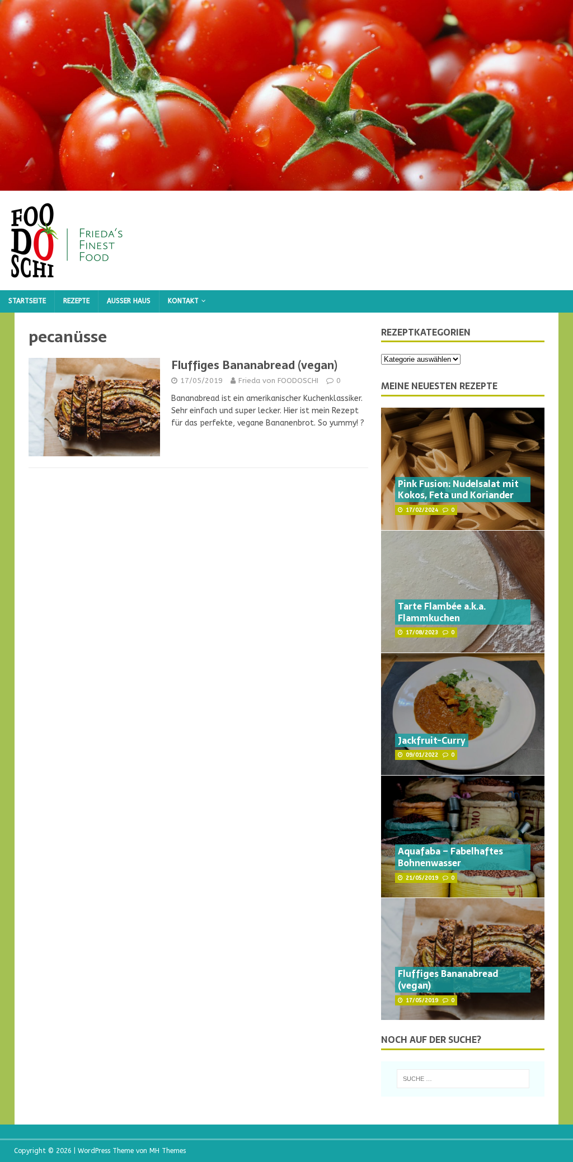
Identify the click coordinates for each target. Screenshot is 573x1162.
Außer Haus (129, 301)
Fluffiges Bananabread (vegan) (254, 365)
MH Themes (167, 1151)
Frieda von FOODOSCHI (278, 380)
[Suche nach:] (463, 1078)
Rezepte (76, 301)
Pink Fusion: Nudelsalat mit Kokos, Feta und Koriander (458, 489)
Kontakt (183, 301)
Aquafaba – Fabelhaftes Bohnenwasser (450, 857)
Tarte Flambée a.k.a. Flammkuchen (442, 612)
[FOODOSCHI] (286, 184)
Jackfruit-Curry (432, 740)
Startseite (27, 301)
